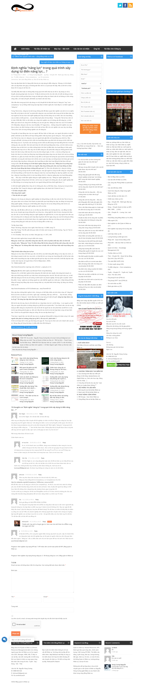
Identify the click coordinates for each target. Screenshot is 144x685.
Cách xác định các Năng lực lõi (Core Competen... (29, 378)
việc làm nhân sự (117, 161)
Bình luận (14, 570)
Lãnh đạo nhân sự (113, 234)
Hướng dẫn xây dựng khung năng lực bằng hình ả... (59, 387)
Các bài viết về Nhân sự (115, 179)
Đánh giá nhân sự (113, 286)
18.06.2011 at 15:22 (35, 442)
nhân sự (108, 142)
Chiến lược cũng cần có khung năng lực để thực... (58, 368)
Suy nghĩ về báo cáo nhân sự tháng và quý (55, 62)
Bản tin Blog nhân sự (114, 177)
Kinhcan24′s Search (53, 661)
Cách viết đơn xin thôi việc (116, 196)
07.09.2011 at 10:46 (31, 474)
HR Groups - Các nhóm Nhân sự (88, 397)
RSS (130, 5)
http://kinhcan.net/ (55, 654)
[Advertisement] (72, 28)
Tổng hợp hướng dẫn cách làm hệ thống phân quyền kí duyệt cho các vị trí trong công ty (90, 251)
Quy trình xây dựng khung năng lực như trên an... (29, 359)
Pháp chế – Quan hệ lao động (117, 239)
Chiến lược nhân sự (114, 199)
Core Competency (18, 327)
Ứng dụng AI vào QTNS (115, 277)
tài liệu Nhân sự (44, 79)
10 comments (44, 77)
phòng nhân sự (117, 142)
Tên (13, 596)
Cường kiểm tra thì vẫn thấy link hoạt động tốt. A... (120, 667)
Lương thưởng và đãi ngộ (116, 237)
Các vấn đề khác (113, 188)
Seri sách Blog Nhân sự (26, 79)
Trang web (14, 606)
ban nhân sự (115, 156)
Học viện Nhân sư (20, 54)
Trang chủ (15, 49)
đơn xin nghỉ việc (120, 151)
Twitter (120, 5)
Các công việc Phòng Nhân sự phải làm (120, 182)
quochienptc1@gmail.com (19, 541)
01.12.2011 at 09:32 (28, 499)
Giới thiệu (25, 49)
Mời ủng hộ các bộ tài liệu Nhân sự (89, 390)
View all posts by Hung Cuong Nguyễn (25, 349)
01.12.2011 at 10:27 (35, 521)
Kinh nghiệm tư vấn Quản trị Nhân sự (119, 223)
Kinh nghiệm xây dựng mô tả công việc (120, 228)
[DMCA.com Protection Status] (118, 367)
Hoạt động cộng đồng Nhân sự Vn (118, 217)
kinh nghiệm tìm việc (116, 154)
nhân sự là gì (110, 144)
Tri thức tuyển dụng (114, 264)
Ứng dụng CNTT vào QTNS (116, 280)
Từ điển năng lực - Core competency (25, 77)
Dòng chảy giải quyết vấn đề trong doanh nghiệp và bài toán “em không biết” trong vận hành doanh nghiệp (89, 177)
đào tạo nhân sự (117, 147)
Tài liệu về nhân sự (42, 49)
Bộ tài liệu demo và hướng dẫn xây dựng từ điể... (59, 396)
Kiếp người (111, 220)
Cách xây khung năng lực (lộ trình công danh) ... (59, 359)
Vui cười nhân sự (113, 283)
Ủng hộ (97, 49)
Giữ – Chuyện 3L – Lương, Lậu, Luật (119, 212)
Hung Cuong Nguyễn (35, 75)
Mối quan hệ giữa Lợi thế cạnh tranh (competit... (28, 368)
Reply (41, 414)
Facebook (125, 5)
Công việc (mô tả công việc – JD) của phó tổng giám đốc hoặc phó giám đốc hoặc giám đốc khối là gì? (90, 202)
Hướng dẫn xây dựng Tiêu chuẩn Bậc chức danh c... (28, 387)
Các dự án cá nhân (81, 49)
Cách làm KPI (110, 165)
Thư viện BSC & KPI (114, 261)
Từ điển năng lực (31, 327)
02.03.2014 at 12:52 (27, 531)
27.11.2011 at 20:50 (33, 458)
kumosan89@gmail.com (21, 468)
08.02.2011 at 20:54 (32, 414)
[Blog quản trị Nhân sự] (22, 7)
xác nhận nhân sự (120, 144)
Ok (112, 649)
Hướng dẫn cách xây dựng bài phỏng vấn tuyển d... (59, 378)
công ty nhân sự (124, 163)
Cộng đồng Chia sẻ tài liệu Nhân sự (89, 399)
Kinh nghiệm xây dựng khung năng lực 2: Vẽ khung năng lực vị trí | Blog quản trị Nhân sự (45, 555)
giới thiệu (85, 671)
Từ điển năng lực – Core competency (119, 267)
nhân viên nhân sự (118, 149)
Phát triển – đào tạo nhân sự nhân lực (119, 242)
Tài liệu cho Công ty (112, 49)
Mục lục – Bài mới (61, 49)
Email (46, 596)
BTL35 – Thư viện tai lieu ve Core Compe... (29, 396)
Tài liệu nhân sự (113, 253)
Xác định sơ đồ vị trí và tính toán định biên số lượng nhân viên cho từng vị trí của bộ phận (90, 264)
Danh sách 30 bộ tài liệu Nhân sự (88, 392)
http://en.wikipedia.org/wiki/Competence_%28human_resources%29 (32, 482)
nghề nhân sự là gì (126, 156)
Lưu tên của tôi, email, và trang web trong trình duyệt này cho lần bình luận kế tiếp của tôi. (39, 618)
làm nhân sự (126, 142)
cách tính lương (113, 163)
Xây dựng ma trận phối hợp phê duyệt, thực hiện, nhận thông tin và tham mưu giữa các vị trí (90, 243)
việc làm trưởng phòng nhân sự (116, 158)
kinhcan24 (25, 521)
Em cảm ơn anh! (116, 658)
